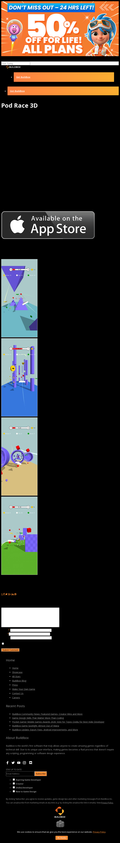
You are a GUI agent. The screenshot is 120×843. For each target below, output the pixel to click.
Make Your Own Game (23, 689)
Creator (20, 783)
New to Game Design (26, 791)
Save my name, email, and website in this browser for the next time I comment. (47, 643)
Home (15, 668)
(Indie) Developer (24, 787)
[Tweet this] (6, 594)
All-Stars (16, 676)
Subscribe (41, 773)
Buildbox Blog (19, 680)
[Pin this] (15, 594)
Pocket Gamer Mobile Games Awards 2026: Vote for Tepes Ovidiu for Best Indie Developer (58, 721)
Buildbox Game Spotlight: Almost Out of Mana (35, 725)
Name (5, 630)
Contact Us (17, 693)
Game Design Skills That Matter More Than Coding (38, 717)
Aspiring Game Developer (28, 780)
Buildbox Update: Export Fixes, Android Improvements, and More (45, 729)
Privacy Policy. (107, 802)
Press (15, 684)
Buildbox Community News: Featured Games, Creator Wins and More (47, 714)
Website (5, 637)
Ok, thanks (61, 838)
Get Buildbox (23, 77)
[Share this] (4, 594)
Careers (16, 697)
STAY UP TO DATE (14, 769)
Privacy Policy (99, 831)
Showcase (17, 672)
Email (5, 633)
